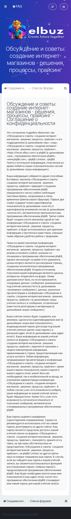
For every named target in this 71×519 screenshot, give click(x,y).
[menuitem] (17, 6)
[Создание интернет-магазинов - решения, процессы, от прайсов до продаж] (35, 29)
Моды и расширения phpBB (20, 514)
